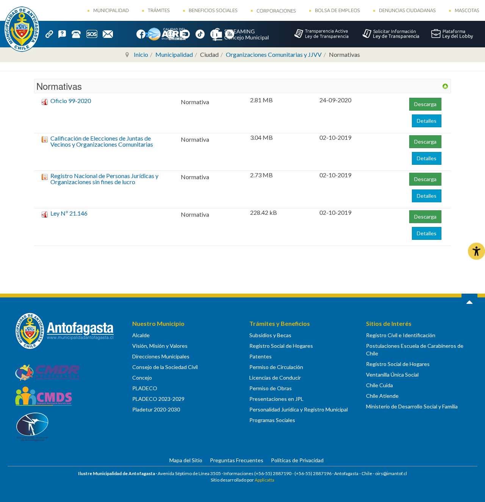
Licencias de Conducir (275, 377)
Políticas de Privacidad (297, 460)
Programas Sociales (272, 420)
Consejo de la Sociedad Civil (165, 367)
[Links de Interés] (51, 33)
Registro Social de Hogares (281, 345)
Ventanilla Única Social (392, 374)
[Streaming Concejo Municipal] (240, 33)
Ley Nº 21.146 (69, 213)
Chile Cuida (379, 385)
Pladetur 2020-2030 (156, 409)
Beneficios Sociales (213, 10)
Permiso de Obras (270, 388)
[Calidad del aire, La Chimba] (165, 33)
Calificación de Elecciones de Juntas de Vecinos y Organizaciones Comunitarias (101, 141)
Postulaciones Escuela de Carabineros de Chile (414, 349)
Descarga (425, 104)
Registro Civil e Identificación (400, 335)
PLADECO (144, 388)
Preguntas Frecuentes (236, 460)
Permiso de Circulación (276, 367)
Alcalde (141, 335)
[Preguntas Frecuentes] (64, 33)
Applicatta (264, 480)
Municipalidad (111, 10)
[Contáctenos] (110, 33)
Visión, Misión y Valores (160, 345)
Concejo (142, 377)
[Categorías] (445, 85)
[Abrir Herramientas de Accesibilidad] (476, 251)
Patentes (260, 356)
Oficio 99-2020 (70, 100)
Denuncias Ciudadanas (407, 10)
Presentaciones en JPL (276, 399)
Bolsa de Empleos (337, 10)
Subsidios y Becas (270, 335)
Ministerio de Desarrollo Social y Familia (412, 406)
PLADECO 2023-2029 (158, 399)
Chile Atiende (382, 396)
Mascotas (467, 10)
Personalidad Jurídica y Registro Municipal (298, 409)
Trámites (159, 10)
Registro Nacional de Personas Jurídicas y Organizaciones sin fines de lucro (104, 178)
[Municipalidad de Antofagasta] (22, 29)
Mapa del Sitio (185, 460)
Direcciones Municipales (160, 356)
